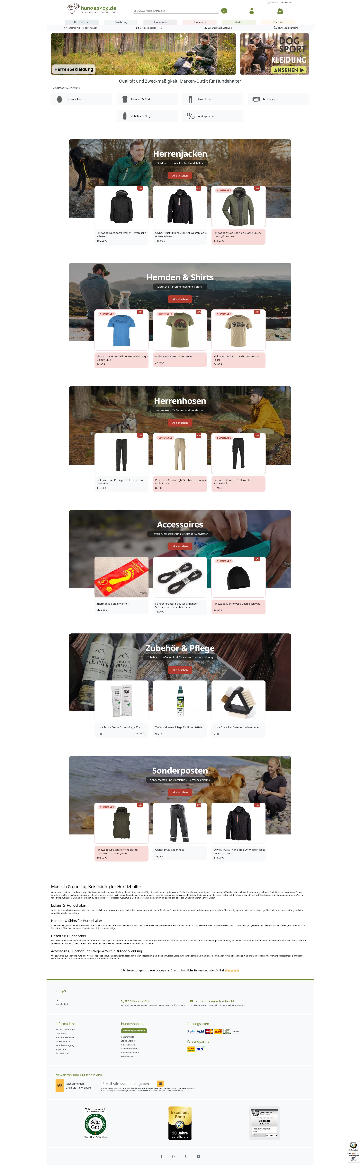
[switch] (353, 1159)
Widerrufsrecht (63, 1041)
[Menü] (358, 1142)
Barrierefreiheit (63, 1053)
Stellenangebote (129, 1040)
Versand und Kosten (65, 1029)
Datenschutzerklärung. (175, 1090)
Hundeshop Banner (130, 1052)
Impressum (61, 1049)
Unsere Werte (127, 1036)
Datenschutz (61, 1033)
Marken (238, 22)
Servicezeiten (127, 1056)
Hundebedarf (82, 22)
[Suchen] (224, 11)
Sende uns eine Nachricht (214, 1001)
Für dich (278, 22)
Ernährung (121, 22)
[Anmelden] (251, 10)
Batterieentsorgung (65, 1045)
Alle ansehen (180, 175)
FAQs (58, 1000)
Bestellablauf (62, 1004)
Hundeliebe (199, 22)
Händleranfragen (129, 1048)
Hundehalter (160, 22)
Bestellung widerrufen (134, 1030)
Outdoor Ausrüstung (67, 88)
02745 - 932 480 (137, 1001)
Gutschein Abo (128, 1044)
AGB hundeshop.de (65, 1037)
